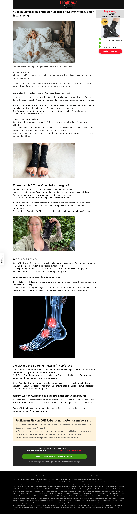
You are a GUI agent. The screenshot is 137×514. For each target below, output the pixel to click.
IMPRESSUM (40, 476)
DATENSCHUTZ (97, 476)
